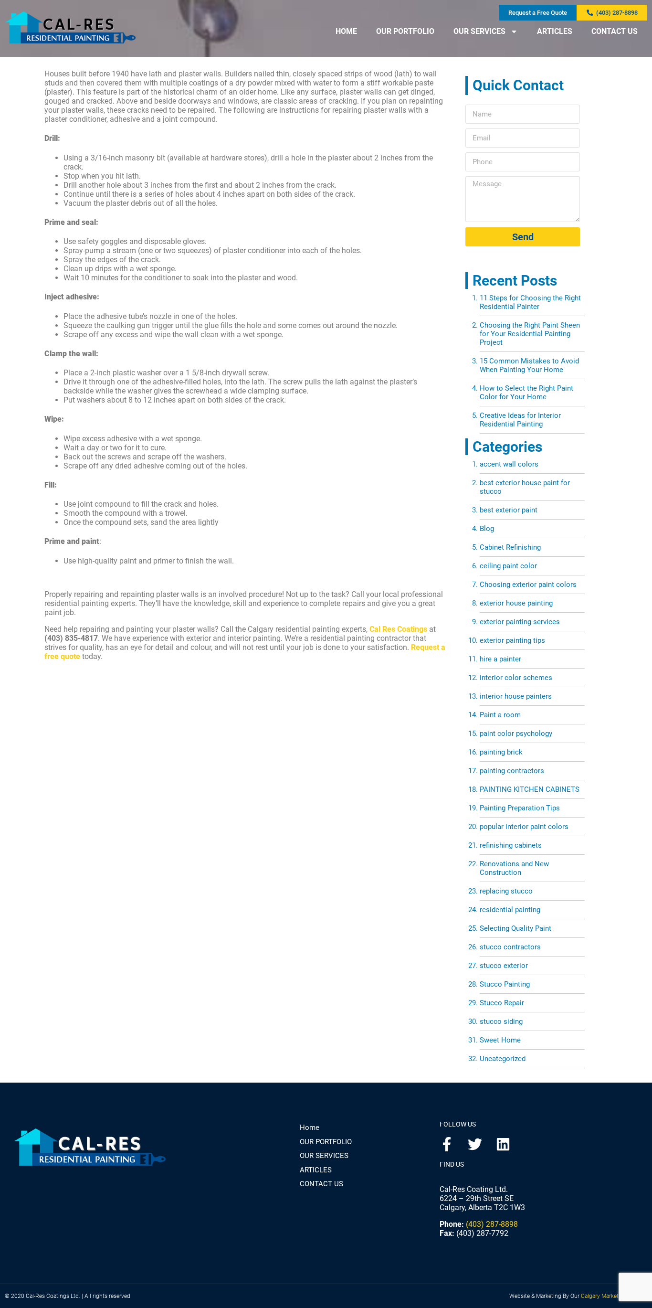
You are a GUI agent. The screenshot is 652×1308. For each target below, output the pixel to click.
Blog (487, 528)
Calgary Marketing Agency (614, 1296)
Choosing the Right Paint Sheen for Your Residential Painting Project (530, 334)
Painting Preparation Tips (520, 808)
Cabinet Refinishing (510, 547)
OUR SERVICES (479, 31)
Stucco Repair (502, 1003)
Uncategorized (503, 1058)
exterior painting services (520, 621)
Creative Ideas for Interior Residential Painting (520, 419)
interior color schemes (516, 677)
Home (309, 1127)
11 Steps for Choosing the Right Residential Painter (530, 302)
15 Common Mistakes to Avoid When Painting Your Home (529, 365)
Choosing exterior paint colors (528, 584)
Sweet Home (500, 1040)
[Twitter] (475, 1144)
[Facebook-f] (447, 1144)
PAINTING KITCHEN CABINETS (529, 789)
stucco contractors (510, 947)
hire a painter (500, 659)
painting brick (501, 752)
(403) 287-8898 (492, 1224)
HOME (346, 31)
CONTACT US (614, 31)
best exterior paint (508, 510)
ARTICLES (554, 31)
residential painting (510, 909)
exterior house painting (516, 603)
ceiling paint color (508, 566)
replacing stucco (506, 891)
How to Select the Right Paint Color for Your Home (526, 392)
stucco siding (501, 1021)
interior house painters (516, 696)
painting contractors (512, 770)
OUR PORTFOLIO (405, 31)
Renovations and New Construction (514, 868)
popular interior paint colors (524, 826)
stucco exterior (504, 965)
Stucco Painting (505, 984)
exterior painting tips (512, 640)
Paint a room (500, 715)
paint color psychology (516, 733)
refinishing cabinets (511, 845)
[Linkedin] (503, 1144)
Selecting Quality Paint (515, 928)
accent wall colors (509, 464)
